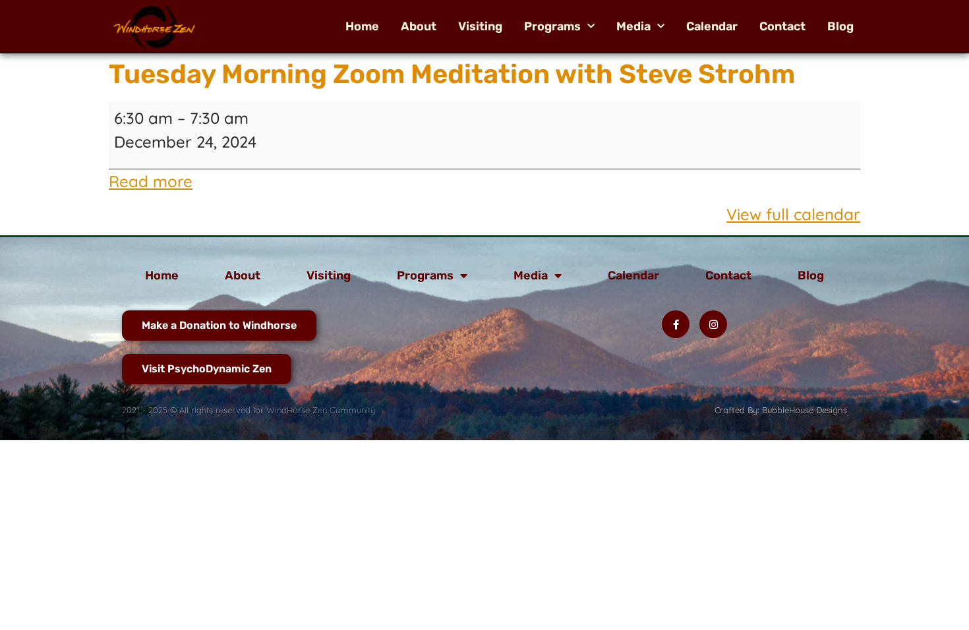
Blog (840, 26)
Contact (782, 26)
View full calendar (793, 214)
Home (362, 26)
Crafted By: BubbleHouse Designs (781, 410)
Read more (150, 181)
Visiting (480, 26)
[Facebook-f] (676, 324)
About (418, 26)
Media (633, 26)
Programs (552, 26)
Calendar (712, 26)
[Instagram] (713, 324)
